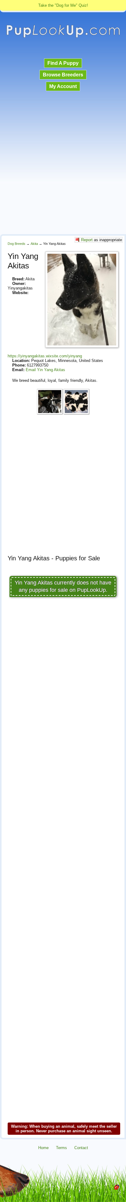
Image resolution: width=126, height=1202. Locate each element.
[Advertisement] (63, 163)
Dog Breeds (16, 243)
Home (43, 1147)
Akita (34, 243)
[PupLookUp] (63, 37)
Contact (81, 1147)
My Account (63, 86)
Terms (61, 1147)
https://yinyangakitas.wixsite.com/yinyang (45, 356)
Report (87, 240)
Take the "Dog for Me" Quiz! (63, 5)
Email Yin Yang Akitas (45, 369)
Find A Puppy (63, 63)
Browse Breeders (63, 74)
